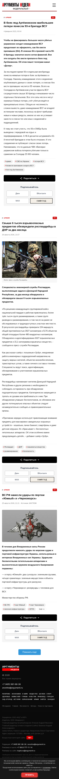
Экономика (16, 694)
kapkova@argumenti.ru (26, 751)
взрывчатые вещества (35, 447)
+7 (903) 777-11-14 (24, 747)
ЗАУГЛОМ (32, 503)
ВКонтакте (41, 193)
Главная (15, 706)
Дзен (18, 193)
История (17, 699)
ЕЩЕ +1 (41, 609)
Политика (6, 694)
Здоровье (6, 696)
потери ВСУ (38, 161)
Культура (32, 696)
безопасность (28, 451)
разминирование (10, 451)
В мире (25, 694)
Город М (50, 696)
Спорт (49, 694)
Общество (33, 694)
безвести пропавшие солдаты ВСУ (19, 166)
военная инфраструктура (13, 609)
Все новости (24, 706)
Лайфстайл (16, 696)
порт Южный (19, 605)
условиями (47, 767)
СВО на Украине (22, 161)
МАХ (18, 201)
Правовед (41, 696)
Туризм (24, 696)
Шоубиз (42, 694)
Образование (27, 699)
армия (8, 161)
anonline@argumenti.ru (12, 688)
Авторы (33, 706)
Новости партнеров (45, 706)
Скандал (50, 699)
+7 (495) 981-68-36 (11, 684)
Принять (29, 775)
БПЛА (31, 609)
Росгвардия (8, 447)
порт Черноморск (36, 605)
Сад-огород (7, 699)
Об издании (6, 706)
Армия (8, 17)
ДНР (20, 447)
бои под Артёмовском (14, 170)
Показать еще (30, 652)
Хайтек (43, 699)
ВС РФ (6, 605)
